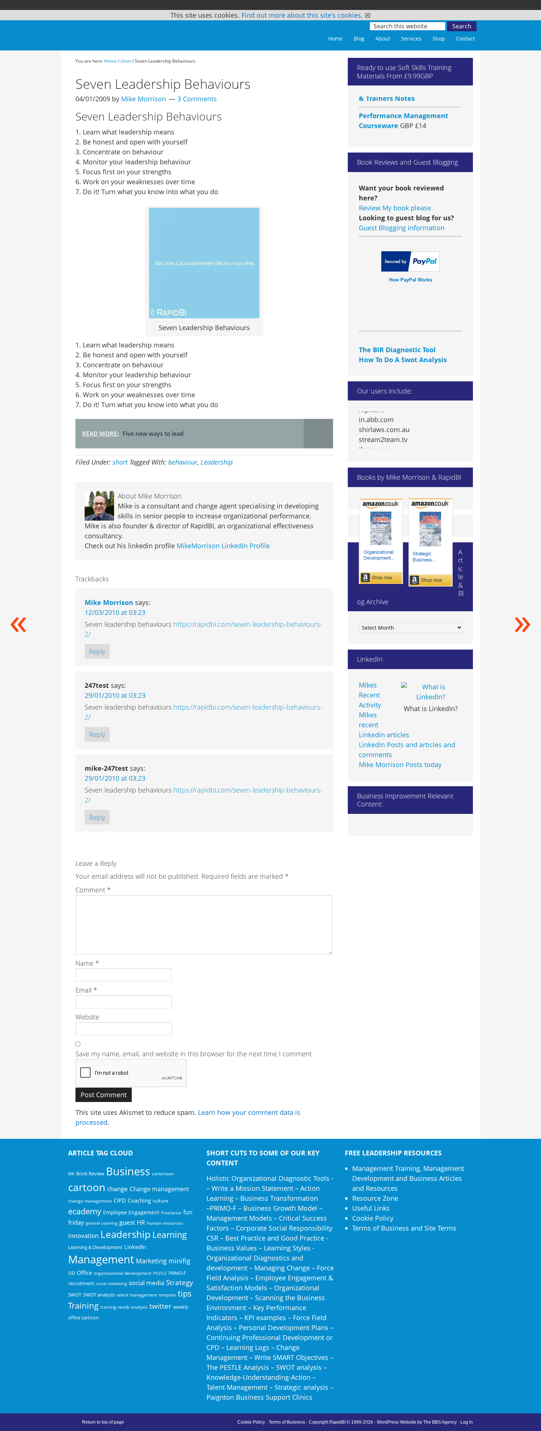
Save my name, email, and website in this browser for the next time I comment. (194, 1053)
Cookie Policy (372, 1218)
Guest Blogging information (402, 227)
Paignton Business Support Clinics (259, 1397)
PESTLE (160, 1273)
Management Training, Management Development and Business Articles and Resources (408, 1178)
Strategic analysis (301, 1387)
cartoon (86, 1187)
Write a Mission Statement (252, 1188)
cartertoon (163, 1174)
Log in (466, 1422)
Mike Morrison (109, 602)
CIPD (120, 1200)
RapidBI (119, 32)
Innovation (83, 1235)
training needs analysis (124, 1307)
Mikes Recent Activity (370, 694)
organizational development (122, 1273)
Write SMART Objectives (291, 1357)
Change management (159, 1189)
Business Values (231, 1247)
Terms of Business (287, 1422)
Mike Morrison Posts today (400, 764)
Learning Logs (247, 1347)
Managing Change (282, 1267)
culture (160, 1200)
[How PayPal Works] (410, 269)
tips (185, 1293)
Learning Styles (287, 1247)
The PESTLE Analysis (237, 1367)
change (117, 1189)
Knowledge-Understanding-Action (258, 1377)
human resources (165, 1223)
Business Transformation (279, 1198)
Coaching (139, 1200)
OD (71, 1273)
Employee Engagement (131, 1212)
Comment (93, 889)
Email (86, 990)
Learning (169, 1235)
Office (84, 1272)
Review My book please (395, 207)
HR (141, 1222)
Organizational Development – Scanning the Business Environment (265, 1297)
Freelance (171, 1213)
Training (83, 1305)
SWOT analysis (99, 1294)
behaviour (182, 462)
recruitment (81, 1283)
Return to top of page (103, 1422)
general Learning (101, 1223)
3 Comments (197, 98)
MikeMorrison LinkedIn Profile (223, 545)
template (167, 1295)
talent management (137, 1295)
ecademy (84, 1211)
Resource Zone (375, 1198)
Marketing (151, 1260)
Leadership (217, 462)
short (120, 462)
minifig (179, 1260)
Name (87, 963)
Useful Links (371, 1208)
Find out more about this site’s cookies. (302, 15)
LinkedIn (135, 1246)
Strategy (179, 1282)
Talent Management (237, 1387)
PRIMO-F (177, 1273)
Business (128, 1171)
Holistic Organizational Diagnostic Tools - (269, 1178)
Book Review (90, 1173)
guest (127, 1222)
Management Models (239, 1218)
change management (90, 1201)
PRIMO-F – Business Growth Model (263, 1208)
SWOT (74, 1294)
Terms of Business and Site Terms (404, 1228)
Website (87, 1016)
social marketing (111, 1283)
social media (146, 1282)
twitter (160, 1306)
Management (101, 1259)
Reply (97, 651)
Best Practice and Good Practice (274, 1238)
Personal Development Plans (283, 1327)
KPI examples (265, 1317)
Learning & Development (95, 1247)
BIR (71, 1173)
